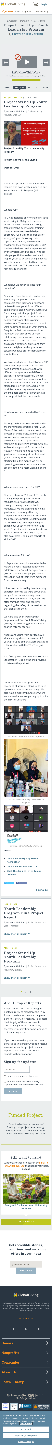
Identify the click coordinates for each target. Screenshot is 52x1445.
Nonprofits (26, 11)
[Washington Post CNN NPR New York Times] (26, 1397)
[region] (26, 1428)
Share (44, 87)
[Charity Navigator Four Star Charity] (6, 1406)
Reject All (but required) (26, 1435)
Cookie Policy (26, 1423)
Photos (32, 87)
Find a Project (26, 1221)
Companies (38, 11)
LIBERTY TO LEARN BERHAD (27, 34)
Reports (20, 87)
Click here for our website (22, 866)
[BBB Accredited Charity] (26, 1407)
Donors (7, 1343)
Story (7, 87)
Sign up (13, 1091)
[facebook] (13, 1328)
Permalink (42, 889)
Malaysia (24, 20)
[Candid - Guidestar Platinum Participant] (14, 1406)
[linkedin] (38, 1328)
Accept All (26, 1429)
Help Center (26, 1318)
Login (44, 4)
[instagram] (26, 1328)
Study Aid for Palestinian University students (26, 1207)
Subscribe (26, 1270)
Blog (46, 11)
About (17, 11)
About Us (9, 1372)
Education (12, 20)
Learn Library (13, 1382)
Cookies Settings (26, 1441)
